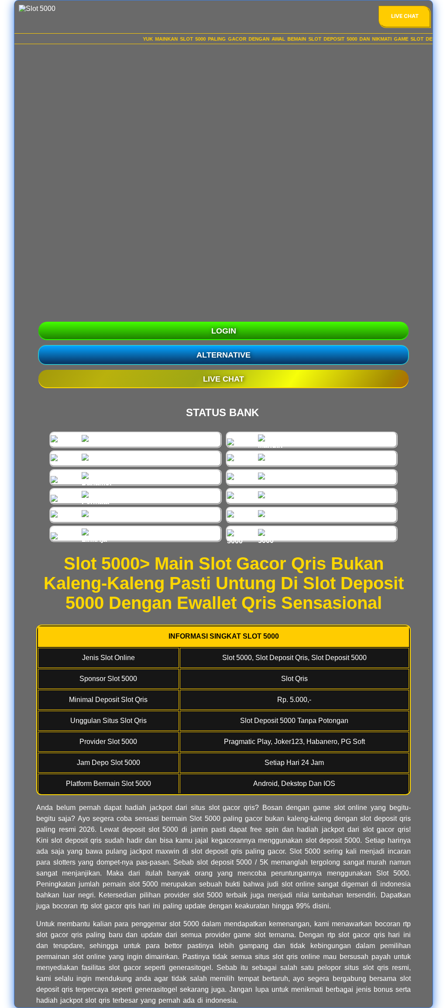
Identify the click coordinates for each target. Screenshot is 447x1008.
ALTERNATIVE (223, 355)
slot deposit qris (216, 851)
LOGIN (223, 331)
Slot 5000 (204, 818)
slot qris (97, 1000)
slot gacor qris (59, 934)
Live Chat (405, 16)
